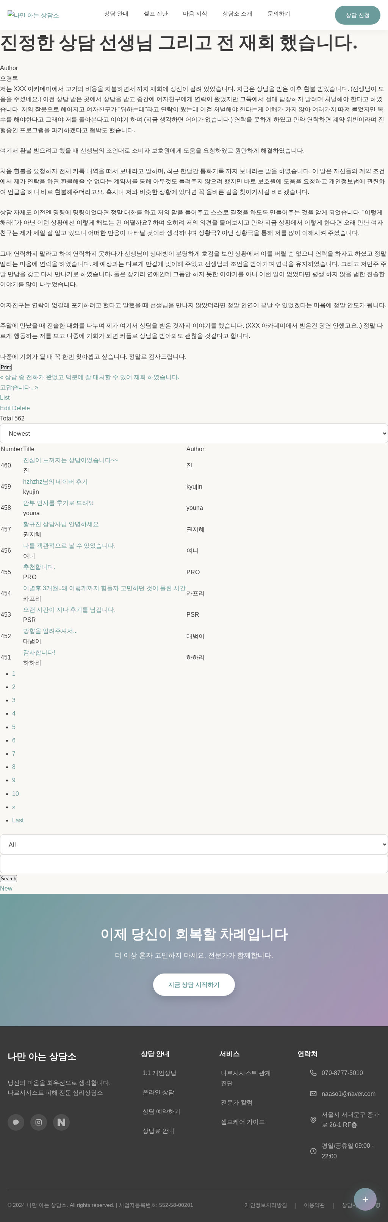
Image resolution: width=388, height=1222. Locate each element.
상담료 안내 (158, 1131)
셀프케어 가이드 (243, 1122)
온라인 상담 (158, 1092)
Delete (21, 408)
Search (8, 878)
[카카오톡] (16, 1122)
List (4, 397)
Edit (5, 408)
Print (6, 367)
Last (17, 820)
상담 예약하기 (161, 1111)
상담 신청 (358, 15)
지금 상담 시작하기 (194, 984)
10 (15, 794)
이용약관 (314, 1205)
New (6, 888)
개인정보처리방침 (266, 1205)
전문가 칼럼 (237, 1102)
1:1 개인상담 (159, 1073)
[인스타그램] (38, 1122)
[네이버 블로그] (61, 1122)
